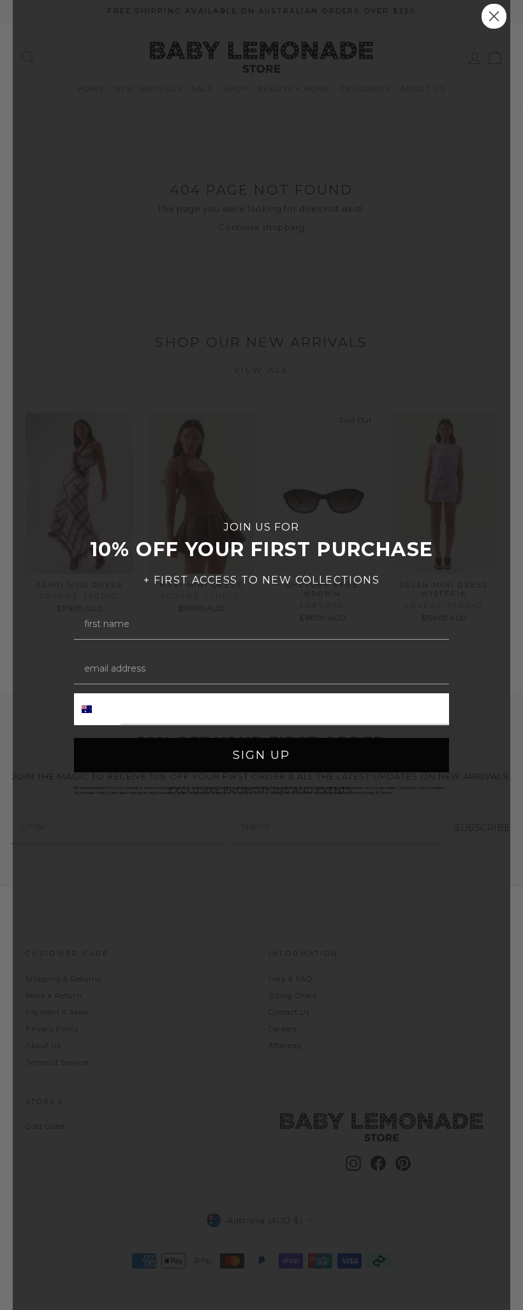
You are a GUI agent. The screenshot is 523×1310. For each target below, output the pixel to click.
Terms (385, 792)
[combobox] (98, 709)
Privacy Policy (363, 792)
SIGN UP (261, 755)
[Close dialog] (494, 16)
